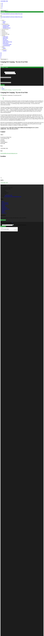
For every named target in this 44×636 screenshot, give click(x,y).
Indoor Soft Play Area (7, 41)
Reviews (3, 30)
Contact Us (4, 49)
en (2, 4)
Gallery (3, 46)
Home (3, 20)
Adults (1, 74)
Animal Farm (5, 40)
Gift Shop (5, 39)
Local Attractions (6, 45)
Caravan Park (4, 33)
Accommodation (5, 24)
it (0, 58)
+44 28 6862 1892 (4, 1)
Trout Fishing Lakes (7, 44)
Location (4, 50)
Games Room (5, 43)
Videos (4, 48)
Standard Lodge (6, 25)
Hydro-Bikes (5, 38)
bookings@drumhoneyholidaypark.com (8, 153)
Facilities (3, 35)
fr (0, 56)
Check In (2, 72)
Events (4, 21)
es (2, 5)
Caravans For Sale (5, 34)
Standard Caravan (6, 27)
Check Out (2, 73)
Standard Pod (6, 26)
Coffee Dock (5, 36)
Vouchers (4, 31)
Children (2, 80)
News (4, 22)
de (2, 3)
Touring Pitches (5, 29)
